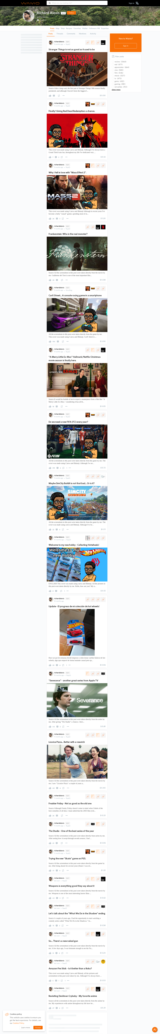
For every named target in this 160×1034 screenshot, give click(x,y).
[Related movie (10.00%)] (97, 42)
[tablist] (77, 33)
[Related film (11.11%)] (103, 350)
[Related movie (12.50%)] (97, 978)
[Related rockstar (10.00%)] (103, 104)
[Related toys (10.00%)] (92, 599)
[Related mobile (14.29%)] (103, 288)
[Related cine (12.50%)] (97, 796)
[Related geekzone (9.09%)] (92, 476)
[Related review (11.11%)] (92, 350)
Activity (93, 33)
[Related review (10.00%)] (92, 42)
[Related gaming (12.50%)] (92, 919)
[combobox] (77, 2)
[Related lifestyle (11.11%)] (87, 538)
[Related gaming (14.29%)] (92, 288)
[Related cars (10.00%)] (97, 599)
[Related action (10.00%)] (103, 165)
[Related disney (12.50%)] (103, 796)
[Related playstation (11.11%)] (103, 415)
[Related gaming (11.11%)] (92, 415)
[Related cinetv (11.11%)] (87, 350)
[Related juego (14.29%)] (97, 288)
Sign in (125, 46)
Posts (50, 33)
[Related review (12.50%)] (92, 796)
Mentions (82, 33)
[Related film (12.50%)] (103, 978)
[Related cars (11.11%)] (103, 538)
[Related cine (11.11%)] (97, 350)
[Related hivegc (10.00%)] (87, 104)
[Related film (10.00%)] (103, 42)
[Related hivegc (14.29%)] (87, 288)
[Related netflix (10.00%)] (103, 227)
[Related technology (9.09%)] (103, 476)
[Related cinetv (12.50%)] (87, 796)
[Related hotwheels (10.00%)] (87, 599)
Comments (71, 33)
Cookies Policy (18, 1023)
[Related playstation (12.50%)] (103, 919)
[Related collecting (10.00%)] (103, 599)
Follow (71, 13)
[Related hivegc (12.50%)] (87, 919)
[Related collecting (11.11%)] (97, 538)
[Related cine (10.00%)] (97, 673)
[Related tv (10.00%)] (103, 673)
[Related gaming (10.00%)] (92, 104)
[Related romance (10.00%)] (87, 735)
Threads (59, 33)
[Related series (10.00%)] (92, 673)
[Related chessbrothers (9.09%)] (87, 476)
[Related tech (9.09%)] (97, 476)
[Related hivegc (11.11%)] (87, 415)
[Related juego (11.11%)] (97, 415)
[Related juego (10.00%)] (97, 104)
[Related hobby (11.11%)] (92, 538)
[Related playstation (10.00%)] (97, 165)
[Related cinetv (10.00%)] (87, 42)
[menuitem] (131, 3)
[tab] (51, 34)
